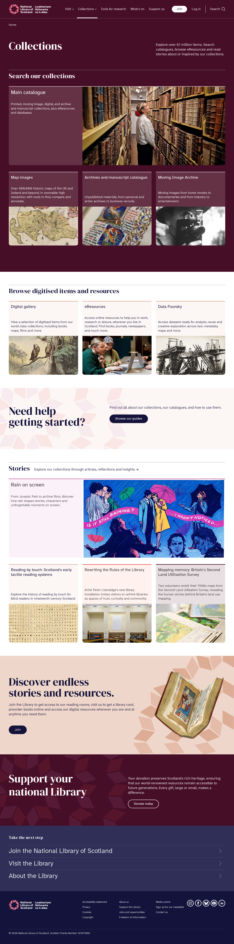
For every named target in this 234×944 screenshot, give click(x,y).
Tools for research (113, 9)
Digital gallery (23, 307)
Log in (196, 9)
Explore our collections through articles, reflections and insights (84, 469)
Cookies (86, 912)
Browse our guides (128, 419)
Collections (86, 9)
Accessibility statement (94, 902)
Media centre (163, 902)
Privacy (86, 907)
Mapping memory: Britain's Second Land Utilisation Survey (189, 572)
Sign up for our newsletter (170, 907)
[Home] (30, 9)
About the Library (33, 876)
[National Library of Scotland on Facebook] (198, 903)
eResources (95, 307)
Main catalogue (28, 92)
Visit (68, 9)
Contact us (162, 912)
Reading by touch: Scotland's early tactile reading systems (41, 572)
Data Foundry (170, 307)
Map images (22, 177)
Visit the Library (31, 863)
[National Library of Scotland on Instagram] (190, 903)
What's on (137, 9)
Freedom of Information (132, 917)
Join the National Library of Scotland (60, 851)
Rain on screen (27, 485)
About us (124, 902)
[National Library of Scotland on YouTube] (214, 903)
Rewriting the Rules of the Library (114, 570)
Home (12, 24)
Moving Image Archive (178, 177)
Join (179, 9)
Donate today (143, 804)
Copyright (87, 917)
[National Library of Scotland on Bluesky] (206, 903)
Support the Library (129, 907)
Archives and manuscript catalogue (116, 177)
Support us (157, 9)
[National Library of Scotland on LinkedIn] (221, 903)
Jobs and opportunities (132, 912)
